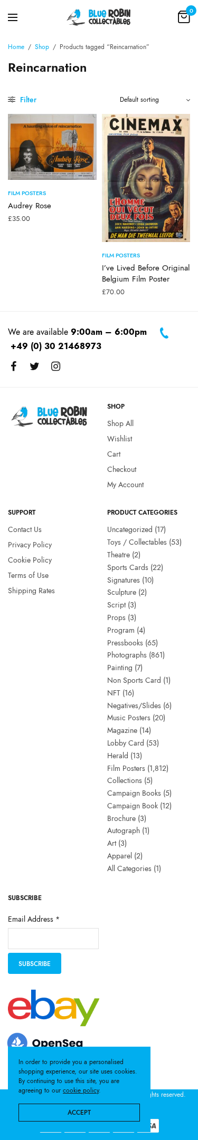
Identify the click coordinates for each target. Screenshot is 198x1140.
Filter (27, 99)
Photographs (127, 655)
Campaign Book (132, 805)
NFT (113, 693)
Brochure (121, 818)
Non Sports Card (134, 680)
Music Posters (128, 717)
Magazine (122, 730)
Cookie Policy (30, 560)
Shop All (120, 423)
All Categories (129, 868)
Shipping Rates (31, 590)
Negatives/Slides (134, 705)
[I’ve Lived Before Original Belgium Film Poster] (146, 178)
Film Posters (27, 193)
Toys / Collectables (137, 542)
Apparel (119, 856)
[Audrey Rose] (52, 147)
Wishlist (119, 438)
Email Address (34, 919)
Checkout (121, 469)
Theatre (118, 554)
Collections (124, 780)
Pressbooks (125, 642)
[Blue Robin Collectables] (99, 16)
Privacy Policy (30, 544)
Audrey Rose (29, 205)
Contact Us (25, 529)
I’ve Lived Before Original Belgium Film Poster (146, 273)
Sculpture (121, 592)
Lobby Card (125, 743)
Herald (117, 755)
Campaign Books (134, 793)
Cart (113, 454)
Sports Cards (127, 567)
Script (116, 605)
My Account (125, 484)
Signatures (123, 579)
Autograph (123, 830)
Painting (120, 667)
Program (121, 630)
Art (111, 843)
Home (16, 47)
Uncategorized (130, 529)
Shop (42, 47)
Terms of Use (28, 575)
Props (116, 617)
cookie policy (81, 1090)
